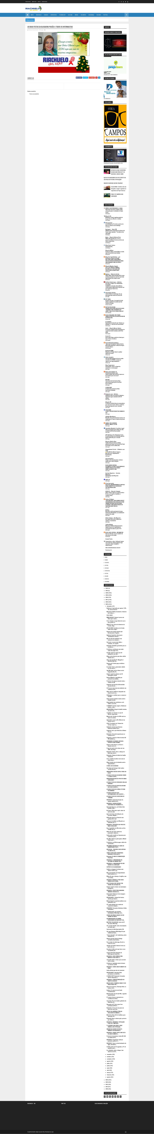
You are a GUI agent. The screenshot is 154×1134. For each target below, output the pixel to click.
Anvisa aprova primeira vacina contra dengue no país (116, 699)
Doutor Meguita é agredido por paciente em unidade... (114, 678)
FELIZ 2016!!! (110, 615)
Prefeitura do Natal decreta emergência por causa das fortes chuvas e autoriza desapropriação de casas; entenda (115, 404)
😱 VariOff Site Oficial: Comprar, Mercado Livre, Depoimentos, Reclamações (113, 453)
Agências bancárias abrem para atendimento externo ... (114, 635)
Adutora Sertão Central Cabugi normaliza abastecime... (114, 939)
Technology (62, 15)
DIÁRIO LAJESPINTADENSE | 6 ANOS (113, 208)
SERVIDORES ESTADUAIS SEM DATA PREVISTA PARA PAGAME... (115, 741)
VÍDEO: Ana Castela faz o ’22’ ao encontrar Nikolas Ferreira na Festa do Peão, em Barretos (114, 240)
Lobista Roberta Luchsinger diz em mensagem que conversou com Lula (113, 294)
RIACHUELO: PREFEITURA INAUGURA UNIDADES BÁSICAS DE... (115, 890)
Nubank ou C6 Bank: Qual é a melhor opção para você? (113, 352)
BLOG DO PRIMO (109, 350)
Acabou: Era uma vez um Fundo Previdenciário (114, 990)
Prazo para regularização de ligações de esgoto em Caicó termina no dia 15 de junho (115, 331)
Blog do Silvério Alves (110, 441)
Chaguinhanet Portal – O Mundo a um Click (114, 449)
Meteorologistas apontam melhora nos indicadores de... (116, 901)
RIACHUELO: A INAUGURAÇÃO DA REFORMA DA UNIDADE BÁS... (114, 860)
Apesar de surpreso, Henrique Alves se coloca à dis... (116, 987)
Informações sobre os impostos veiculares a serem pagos (112, 367)
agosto (108, 1061)
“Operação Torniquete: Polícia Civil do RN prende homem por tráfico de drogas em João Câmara (114, 345)
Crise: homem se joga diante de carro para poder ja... (116, 621)
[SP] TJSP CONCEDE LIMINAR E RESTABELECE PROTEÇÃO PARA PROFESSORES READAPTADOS (112, 269)
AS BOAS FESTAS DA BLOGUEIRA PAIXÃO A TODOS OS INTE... (116, 775)
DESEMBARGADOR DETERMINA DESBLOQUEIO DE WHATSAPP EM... (116, 919)
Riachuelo (38, 15)
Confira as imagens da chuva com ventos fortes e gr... (115, 869)
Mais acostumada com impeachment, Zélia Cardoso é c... (116, 873)
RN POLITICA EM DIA (110, 307)
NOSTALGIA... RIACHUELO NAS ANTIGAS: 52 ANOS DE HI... (116, 849)
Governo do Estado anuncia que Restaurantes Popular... (114, 632)
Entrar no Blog (44, 1)
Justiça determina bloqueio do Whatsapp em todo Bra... (114, 953)
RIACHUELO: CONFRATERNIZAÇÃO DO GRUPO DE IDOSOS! (115, 980)
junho (108, 1065)
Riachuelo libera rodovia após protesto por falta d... (116, 1019)
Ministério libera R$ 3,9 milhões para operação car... (116, 1015)
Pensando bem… (109, 246)
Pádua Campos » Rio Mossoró (112, 518)
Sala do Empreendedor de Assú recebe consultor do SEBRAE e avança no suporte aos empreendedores (114, 360)
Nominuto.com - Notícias (111, 394)
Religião (99, 15)
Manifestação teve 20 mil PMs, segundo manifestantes (117, 994)
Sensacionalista (109, 458)
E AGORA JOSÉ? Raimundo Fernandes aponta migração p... (116, 976)
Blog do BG (108, 216)
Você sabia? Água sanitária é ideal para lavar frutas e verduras (114, 338)
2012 (107, 1084)
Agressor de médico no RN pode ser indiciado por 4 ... (116, 821)
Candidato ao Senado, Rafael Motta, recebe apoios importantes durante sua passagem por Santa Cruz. (114, 287)
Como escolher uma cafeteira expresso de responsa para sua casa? (114, 374)
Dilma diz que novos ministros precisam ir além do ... (114, 832)
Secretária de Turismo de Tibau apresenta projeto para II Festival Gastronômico (113, 382)
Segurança (91, 15)
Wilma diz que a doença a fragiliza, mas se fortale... (116, 876)
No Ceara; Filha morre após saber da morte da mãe (116, 811)
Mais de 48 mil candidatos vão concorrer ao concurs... (114, 639)
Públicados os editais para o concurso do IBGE (116, 695)
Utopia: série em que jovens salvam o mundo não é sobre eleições (114, 460)
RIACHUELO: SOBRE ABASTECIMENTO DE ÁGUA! (116, 967)
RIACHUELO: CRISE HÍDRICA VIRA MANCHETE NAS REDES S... (115, 956)
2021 (107, 590)
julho (108, 1063)
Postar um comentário (34, 94)
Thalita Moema (109, 524)
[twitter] (125, 2)
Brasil (76, 15)
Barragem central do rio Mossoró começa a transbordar (113, 519)
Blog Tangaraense (109, 365)
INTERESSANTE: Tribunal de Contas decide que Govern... (115, 898)
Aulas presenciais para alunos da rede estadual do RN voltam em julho (114, 430)
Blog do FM (108, 402)
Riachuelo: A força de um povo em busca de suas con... (115, 1008)
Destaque (107, 568)
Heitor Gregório (109, 357)
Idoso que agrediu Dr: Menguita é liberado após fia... (115, 660)
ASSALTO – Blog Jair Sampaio (112, 491)
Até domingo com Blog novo (111, 475)
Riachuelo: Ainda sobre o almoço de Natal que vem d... (116, 752)
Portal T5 (107, 336)
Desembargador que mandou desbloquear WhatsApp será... (115, 912)
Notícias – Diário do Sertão (112, 274)
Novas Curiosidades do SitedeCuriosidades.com (111, 372)
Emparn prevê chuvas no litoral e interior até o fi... (115, 745)
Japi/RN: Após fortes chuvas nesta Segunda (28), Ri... (115, 671)
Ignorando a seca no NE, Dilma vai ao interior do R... (116, 720)
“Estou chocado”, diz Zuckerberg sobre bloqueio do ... (116, 935)
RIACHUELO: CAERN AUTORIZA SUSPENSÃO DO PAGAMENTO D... (115, 804)
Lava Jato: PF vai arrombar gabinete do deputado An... (116, 1001)
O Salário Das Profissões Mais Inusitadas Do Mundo (112, 389)
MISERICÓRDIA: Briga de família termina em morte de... (117, 709)
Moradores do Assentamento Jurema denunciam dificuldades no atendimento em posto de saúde (114, 512)
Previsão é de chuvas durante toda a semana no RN (116, 681)
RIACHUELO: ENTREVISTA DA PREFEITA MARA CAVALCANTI (116, 825)
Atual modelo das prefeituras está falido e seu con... (115, 702)
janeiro (108, 1077)
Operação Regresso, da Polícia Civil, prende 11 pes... (116, 807)
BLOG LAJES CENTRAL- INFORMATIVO (114, 532)
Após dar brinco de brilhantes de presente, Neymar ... (115, 814)
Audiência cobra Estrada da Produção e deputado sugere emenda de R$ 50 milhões (114, 397)
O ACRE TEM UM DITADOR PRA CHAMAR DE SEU (115, 411)
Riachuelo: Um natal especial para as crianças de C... (116, 734)
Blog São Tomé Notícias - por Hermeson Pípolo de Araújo (112, 257)
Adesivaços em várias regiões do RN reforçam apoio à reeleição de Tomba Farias (114, 211)
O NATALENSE (108, 387)
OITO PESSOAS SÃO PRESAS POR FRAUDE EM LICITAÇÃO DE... (115, 883)
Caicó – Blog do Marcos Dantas (113, 328)
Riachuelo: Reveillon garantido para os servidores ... (116, 646)
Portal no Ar (108, 550)
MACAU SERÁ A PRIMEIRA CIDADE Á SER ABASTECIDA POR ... (116, 983)
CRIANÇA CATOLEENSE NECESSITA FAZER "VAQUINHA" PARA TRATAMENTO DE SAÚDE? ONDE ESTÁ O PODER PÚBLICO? (114, 310)
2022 (107, 588)
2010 (107, 1089)
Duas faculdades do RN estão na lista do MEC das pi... (116, 828)
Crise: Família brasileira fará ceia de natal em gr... (116, 759)
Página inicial (28, 1)
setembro (109, 1059)
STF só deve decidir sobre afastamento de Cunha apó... (116, 926)
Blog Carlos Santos (110, 245)
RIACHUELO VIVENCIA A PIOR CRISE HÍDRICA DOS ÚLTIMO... (115, 880)
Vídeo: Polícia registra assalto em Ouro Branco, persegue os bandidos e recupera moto (114, 494)
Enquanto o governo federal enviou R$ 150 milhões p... (116, 738)
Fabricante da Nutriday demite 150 (115, 929)
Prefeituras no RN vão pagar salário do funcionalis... (116, 842)
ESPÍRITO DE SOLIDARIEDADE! (114, 867)
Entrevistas (54, 15)
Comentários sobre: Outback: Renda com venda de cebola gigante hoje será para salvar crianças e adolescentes (114, 543)
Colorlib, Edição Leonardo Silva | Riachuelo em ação (42, 1131)
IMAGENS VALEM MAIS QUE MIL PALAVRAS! (113, 183)
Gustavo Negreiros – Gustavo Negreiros (112, 473)
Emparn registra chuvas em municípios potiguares (116, 887)
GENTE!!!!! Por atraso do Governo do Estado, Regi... (116, 625)
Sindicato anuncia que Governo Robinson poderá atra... (114, 727)
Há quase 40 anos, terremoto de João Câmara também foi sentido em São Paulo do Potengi (114, 302)
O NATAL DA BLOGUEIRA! (112, 766)
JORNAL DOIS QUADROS (111, 423)
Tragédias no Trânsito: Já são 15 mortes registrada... (115, 713)
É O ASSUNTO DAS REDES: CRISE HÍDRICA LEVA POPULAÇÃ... (114, 1026)
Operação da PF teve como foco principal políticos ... (115, 1004)
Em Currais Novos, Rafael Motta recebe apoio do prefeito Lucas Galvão (114, 252)
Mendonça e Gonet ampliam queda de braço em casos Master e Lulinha (114, 218)
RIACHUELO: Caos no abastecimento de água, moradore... (116, 1043)
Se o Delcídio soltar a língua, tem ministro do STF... (115, 1050)
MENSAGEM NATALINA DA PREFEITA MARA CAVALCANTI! (116, 779)
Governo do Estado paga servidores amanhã (115, 664)
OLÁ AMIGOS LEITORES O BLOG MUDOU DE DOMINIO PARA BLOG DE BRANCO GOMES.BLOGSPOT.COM (115, 468)
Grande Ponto (108, 539)
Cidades (46, 15)
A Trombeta (108, 321)
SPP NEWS (108, 299)
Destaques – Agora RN (111, 229)
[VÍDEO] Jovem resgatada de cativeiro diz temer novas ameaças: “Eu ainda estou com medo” (115, 232)
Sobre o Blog (34, 1)
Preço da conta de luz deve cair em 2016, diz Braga (115, 748)
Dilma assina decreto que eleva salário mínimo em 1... (116, 656)
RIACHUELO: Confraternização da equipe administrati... (115, 800)
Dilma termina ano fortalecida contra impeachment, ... (116, 762)
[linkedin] (123, 2)
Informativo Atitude (110, 292)
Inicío (32, 15)
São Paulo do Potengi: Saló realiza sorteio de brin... (115, 768)
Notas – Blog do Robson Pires (113, 237)
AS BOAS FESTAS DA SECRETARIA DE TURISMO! (115, 796)
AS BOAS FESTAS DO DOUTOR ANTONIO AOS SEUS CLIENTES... (116, 786)
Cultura (70, 15)
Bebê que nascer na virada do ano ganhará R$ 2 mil (115, 818)
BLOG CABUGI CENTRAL (111, 465)
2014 (107, 1080)
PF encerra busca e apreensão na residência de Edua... (115, 997)
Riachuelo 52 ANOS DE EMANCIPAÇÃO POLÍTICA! (116, 857)
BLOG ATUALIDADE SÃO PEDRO (112, 315)
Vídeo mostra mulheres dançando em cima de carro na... (116, 692)
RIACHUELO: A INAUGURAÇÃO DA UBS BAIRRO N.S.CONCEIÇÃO (116, 864)
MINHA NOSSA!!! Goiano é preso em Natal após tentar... (115, 618)
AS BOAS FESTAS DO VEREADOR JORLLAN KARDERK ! (117, 782)
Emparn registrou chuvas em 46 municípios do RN (115, 674)
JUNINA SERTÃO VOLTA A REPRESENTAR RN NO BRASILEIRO (115, 316)
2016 (107, 602)
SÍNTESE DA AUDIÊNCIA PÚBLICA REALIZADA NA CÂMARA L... (114, 1012)
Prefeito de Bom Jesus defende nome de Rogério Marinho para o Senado (114, 436)
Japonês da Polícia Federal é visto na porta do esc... (116, 946)
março (108, 1072)
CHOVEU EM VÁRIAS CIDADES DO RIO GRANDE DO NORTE (115, 915)
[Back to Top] (126, 1132)
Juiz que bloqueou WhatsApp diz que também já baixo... (116, 932)
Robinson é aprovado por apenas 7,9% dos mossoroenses (116, 608)
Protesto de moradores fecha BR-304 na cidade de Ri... (116, 1036)
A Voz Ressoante (109, 483)
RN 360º (107, 379)
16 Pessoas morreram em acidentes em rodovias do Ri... (116, 688)
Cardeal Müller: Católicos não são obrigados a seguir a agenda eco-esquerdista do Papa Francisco (118, 188)
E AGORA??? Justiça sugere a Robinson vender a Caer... (116, 706)
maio (108, 1068)
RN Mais (107, 510)
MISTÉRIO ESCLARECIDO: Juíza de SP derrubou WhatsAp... (116, 922)
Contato (39, 1)
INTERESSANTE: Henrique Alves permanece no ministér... (114, 973)
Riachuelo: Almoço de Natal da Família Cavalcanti (116, 755)
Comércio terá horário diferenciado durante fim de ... (116, 685)
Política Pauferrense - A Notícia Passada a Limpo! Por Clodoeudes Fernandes (113, 283)
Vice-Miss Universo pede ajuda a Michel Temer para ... (116, 839)
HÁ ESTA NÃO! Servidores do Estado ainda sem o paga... (115, 628)
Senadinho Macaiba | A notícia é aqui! (114, 428)
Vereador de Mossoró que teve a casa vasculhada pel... (116, 949)
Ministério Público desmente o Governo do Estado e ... (116, 612)
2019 (107, 595)
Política (105, 15)
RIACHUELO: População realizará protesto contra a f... (115, 1040)
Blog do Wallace (109, 250)
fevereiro (109, 1075)
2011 (107, 1086)
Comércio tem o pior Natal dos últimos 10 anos (116, 731)
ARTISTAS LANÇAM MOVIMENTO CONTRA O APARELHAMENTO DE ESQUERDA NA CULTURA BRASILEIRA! (115, 486)
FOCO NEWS (108, 410)
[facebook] (119, 2)
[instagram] (121, 2)
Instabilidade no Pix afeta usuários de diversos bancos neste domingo (114, 224)
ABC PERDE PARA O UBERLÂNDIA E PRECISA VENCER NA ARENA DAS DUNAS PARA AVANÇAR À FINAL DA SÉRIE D (114, 261)
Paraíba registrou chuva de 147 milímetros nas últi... (114, 653)
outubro (109, 1056)
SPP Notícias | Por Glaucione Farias (114, 435)
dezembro (109, 606)
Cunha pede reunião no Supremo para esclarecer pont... (116, 835)
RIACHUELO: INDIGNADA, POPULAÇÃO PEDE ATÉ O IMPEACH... (116, 1022)
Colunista (83, 15)
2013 (107, 1082)
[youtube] (128, 2)
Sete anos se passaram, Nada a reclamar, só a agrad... (114, 642)
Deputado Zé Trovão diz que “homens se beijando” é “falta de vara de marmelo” (114, 323)
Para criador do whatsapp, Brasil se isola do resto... (116, 942)
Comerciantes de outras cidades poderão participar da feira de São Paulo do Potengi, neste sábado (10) (115, 444)
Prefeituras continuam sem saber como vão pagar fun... (115, 649)
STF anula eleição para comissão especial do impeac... (115, 905)
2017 (107, 599)
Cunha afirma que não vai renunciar (115, 970)
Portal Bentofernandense (111, 342)
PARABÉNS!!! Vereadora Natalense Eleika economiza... (117, 908)
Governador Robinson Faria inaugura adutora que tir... (116, 894)
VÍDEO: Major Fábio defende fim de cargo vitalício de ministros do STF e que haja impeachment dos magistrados (114, 277)
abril (108, 1070)
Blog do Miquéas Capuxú (111, 266)
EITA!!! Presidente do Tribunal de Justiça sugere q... (115, 724)
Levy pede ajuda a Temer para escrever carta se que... (116, 960)
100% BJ (107, 479)
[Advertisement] (63, 108)
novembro (109, 1054)
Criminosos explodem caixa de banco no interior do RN (116, 963)
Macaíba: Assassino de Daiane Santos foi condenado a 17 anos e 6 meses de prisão (115, 418)
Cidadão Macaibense (110, 416)
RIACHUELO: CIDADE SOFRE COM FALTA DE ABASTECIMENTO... (116, 1033)
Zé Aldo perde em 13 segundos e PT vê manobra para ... (116, 1047)
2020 (107, 593)
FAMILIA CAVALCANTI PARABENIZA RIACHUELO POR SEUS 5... (115, 853)
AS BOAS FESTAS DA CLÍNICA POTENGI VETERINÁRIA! (116, 789)
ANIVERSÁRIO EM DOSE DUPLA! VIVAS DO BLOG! (116, 772)
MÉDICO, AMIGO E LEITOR (111, 424)
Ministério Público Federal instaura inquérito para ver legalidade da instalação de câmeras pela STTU (113, 527)
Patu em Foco (108, 222)
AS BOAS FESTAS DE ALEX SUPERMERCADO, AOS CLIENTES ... (116, 793)
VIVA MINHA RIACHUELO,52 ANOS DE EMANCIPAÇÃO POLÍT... (115, 846)
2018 (107, 597)
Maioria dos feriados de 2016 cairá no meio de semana (116, 716)
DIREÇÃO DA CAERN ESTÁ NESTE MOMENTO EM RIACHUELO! (114, 1029)
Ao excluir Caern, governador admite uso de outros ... (116, 667)
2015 (107, 604)
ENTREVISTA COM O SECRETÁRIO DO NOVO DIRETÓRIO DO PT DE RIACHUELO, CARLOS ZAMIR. (118, 172)
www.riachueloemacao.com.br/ (113, 547)
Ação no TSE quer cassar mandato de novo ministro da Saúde (114, 534)
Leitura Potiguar (109, 499)
